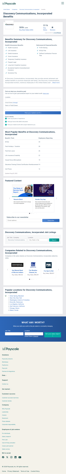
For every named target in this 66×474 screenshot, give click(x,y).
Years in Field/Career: (11, 105)
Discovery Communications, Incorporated (29, 9)
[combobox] (33, 99)
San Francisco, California (17, 306)
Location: (7, 97)
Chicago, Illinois (14, 308)
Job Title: (8, 331)
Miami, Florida (14, 310)
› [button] (56, 198)
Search (54, 240)
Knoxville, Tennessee (16, 302)
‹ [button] (9, 198)
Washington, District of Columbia (19, 300)
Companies (14, 9)
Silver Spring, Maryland (17, 296)
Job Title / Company (13, 237)
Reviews (52, 30)
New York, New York (16, 298)
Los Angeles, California (17, 304)
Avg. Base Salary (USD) (26, 30)
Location (30, 237)
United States (6, 9)
